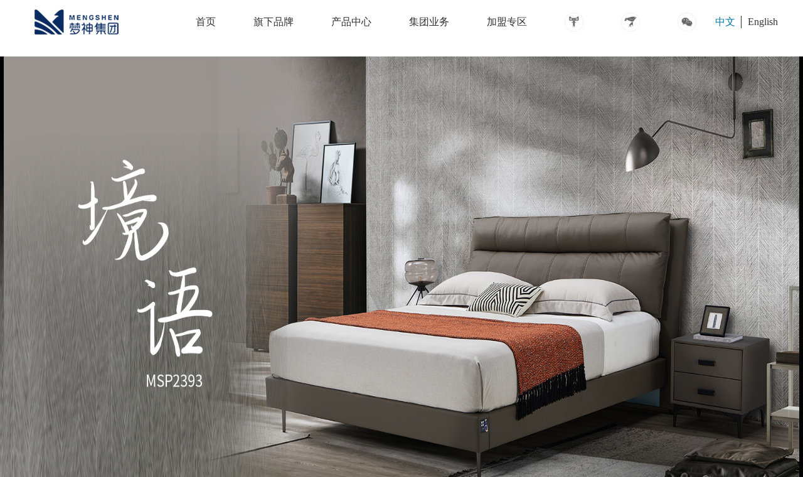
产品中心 (351, 21)
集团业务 (429, 21)
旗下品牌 (273, 21)
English (763, 21)
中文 (725, 21)
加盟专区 (507, 21)
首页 (206, 21)
